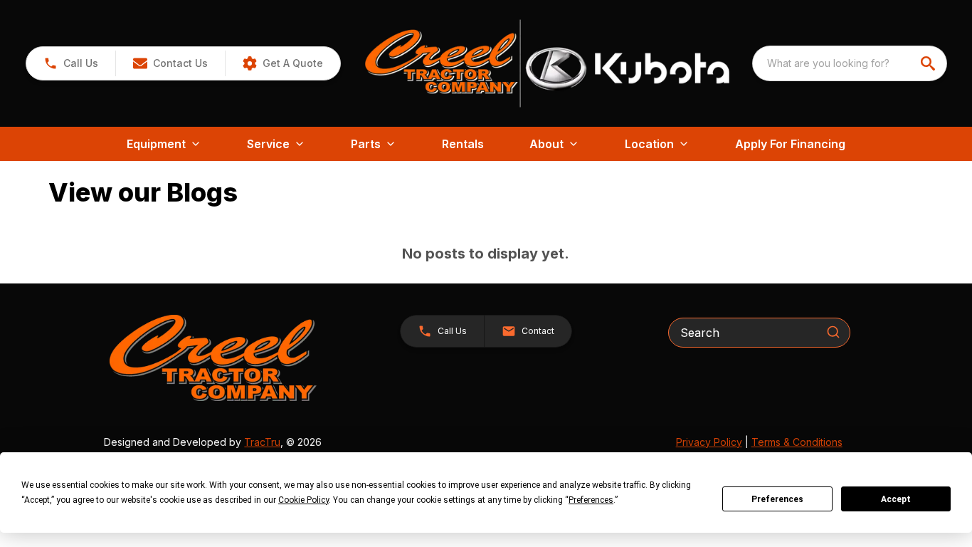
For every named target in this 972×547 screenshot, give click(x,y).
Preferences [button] (591, 500)
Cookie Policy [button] (303, 500)
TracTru (262, 442)
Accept (896, 499)
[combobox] (849, 63)
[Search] (833, 332)
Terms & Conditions (796, 442)
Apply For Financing (790, 144)
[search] (929, 63)
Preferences (777, 499)
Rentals (463, 144)
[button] (70, 63)
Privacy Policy (709, 442)
